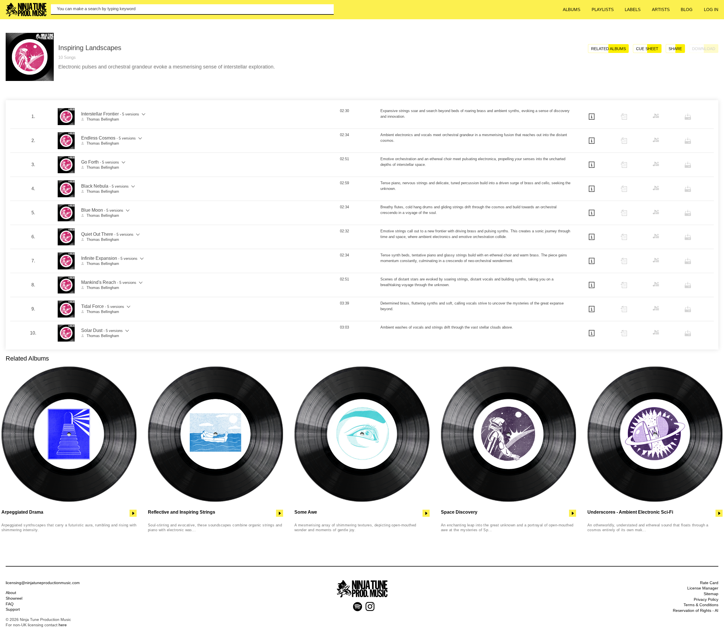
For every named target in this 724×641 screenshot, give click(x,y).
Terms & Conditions (701, 605)
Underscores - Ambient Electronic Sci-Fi (630, 512)
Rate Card (709, 582)
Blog (687, 9)
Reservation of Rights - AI (695, 610)
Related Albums (608, 49)
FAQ (10, 604)
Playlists (603, 9)
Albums (571, 9)
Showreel (14, 598)
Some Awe (305, 512)
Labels (633, 9)
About (11, 592)
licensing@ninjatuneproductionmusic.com (43, 582)
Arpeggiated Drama (22, 512)
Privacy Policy (706, 599)
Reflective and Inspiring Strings (181, 512)
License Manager (702, 588)
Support (13, 609)
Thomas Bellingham (103, 119)
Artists (661, 9)
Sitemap (711, 593)
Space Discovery (459, 512)
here (63, 625)
